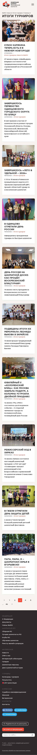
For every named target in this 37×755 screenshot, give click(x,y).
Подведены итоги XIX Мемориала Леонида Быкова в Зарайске (17, 332)
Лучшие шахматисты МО (11, 634)
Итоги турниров (17, 13)
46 (7, 604)
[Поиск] (33, 735)
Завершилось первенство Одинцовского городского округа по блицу (16, 109)
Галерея (5, 662)
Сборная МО (7, 631)
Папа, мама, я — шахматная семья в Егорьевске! (16, 562)
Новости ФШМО (22, 55)
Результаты (7, 680)
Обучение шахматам (10, 640)
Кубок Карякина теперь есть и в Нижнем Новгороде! (17, 48)
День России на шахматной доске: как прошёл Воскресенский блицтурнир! (16, 278)
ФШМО (4, 13)
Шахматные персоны (10, 665)
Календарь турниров (10, 677)
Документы (6, 622)
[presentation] (18, 31)
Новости (9, 13)
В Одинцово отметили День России (13, 227)
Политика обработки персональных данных (16, 750)
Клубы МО (6, 637)
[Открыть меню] (32, 4)
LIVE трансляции (10, 683)
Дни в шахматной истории (12, 668)
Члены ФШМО (7, 625)
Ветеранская (7, 698)
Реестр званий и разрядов (12, 643)
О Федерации (7, 619)
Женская (5, 695)
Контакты (6, 704)
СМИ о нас (6, 656)
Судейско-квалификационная (14, 692)
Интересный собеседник (12, 659)
